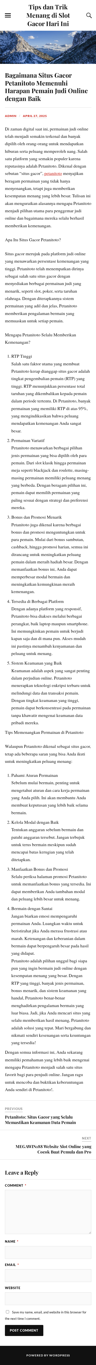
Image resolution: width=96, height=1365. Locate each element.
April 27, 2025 (35, 116)
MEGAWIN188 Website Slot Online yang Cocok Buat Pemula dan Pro (53, 1149)
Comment (15, 1185)
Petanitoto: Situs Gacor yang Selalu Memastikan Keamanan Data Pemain (40, 1119)
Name (11, 1241)
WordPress (59, 1355)
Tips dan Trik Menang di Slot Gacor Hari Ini (48, 15)
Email (12, 1265)
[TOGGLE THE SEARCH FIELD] (88, 15)
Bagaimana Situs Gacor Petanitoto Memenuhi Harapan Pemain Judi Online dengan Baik (46, 87)
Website (12, 1288)
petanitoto (53, 173)
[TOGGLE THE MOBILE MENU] (8, 15)
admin (10, 116)
